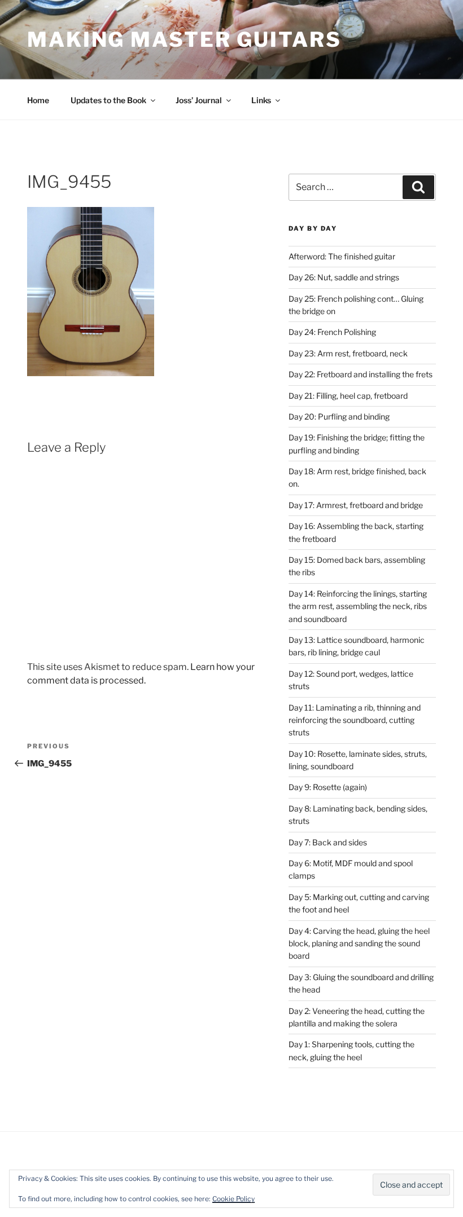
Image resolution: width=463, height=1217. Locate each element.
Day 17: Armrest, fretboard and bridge (356, 505)
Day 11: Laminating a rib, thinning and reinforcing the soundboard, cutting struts (355, 720)
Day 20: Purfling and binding (339, 416)
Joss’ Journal (199, 100)
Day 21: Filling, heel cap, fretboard (348, 395)
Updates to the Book (108, 100)
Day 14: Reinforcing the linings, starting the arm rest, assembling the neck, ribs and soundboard (358, 606)
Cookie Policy (233, 1198)
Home (38, 100)
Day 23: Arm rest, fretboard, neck (348, 353)
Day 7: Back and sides (328, 842)
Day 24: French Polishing (332, 332)
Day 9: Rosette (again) (328, 787)
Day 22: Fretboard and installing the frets (361, 374)
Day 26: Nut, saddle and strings (344, 277)
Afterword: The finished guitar (342, 256)
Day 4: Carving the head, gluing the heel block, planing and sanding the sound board (359, 943)
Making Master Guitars (184, 39)
